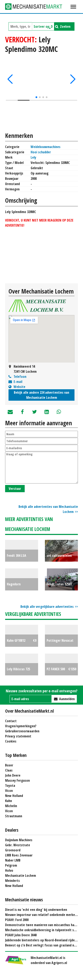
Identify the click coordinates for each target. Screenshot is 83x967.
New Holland (14, 795)
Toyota (10, 785)
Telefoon (20, 376)
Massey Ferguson (17, 780)
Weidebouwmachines (45, 146)
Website (19, 386)
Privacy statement (18, 736)
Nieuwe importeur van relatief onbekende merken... (42, 914)
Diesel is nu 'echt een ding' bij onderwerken (36, 909)
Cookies (10, 741)
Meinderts (12, 880)
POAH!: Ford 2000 (17, 919)
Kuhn (8, 800)
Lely (33, 157)
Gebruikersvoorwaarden (22, 731)
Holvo (9, 870)
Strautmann (13, 816)
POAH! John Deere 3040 (21, 935)
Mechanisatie (37, 6)
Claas (9, 770)
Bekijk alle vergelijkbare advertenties (47, 606)
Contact (11, 721)
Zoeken (65, 26)
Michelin (11, 806)
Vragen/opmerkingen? (20, 726)
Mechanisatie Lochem (20, 875)
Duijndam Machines (18, 840)
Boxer (9, 765)
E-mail (18, 381)
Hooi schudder (41, 152)
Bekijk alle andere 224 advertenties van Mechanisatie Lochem (41, 395)
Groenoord (12, 850)
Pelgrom (11, 865)
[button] (10, 79)
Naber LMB (12, 860)
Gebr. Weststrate (17, 845)
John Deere (12, 775)
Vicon (9, 790)
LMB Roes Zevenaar (19, 855)
